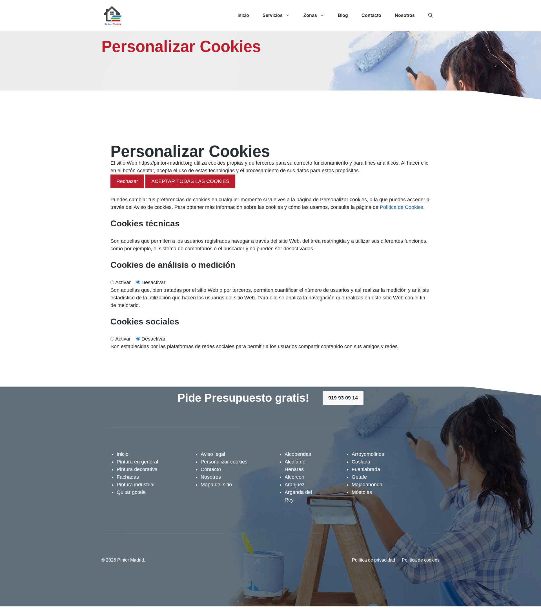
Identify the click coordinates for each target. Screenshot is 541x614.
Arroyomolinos (368, 454)
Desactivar (153, 282)
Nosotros (405, 15)
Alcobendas (298, 454)
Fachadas (128, 477)
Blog (343, 15)
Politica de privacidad (373, 560)
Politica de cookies (421, 560)
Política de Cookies (401, 207)
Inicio (243, 15)
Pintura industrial (135, 484)
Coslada (361, 462)
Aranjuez (295, 484)
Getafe (359, 477)
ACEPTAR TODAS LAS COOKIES (190, 181)
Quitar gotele (131, 492)
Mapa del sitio (216, 484)
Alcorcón (294, 477)
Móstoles (362, 492)
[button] (431, 15)
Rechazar (127, 181)
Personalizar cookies (224, 462)
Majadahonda (367, 484)
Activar (123, 282)
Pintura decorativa (137, 469)
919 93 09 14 (343, 398)
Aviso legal (213, 454)
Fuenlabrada (366, 469)
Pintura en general (137, 462)
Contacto (371, 15)
